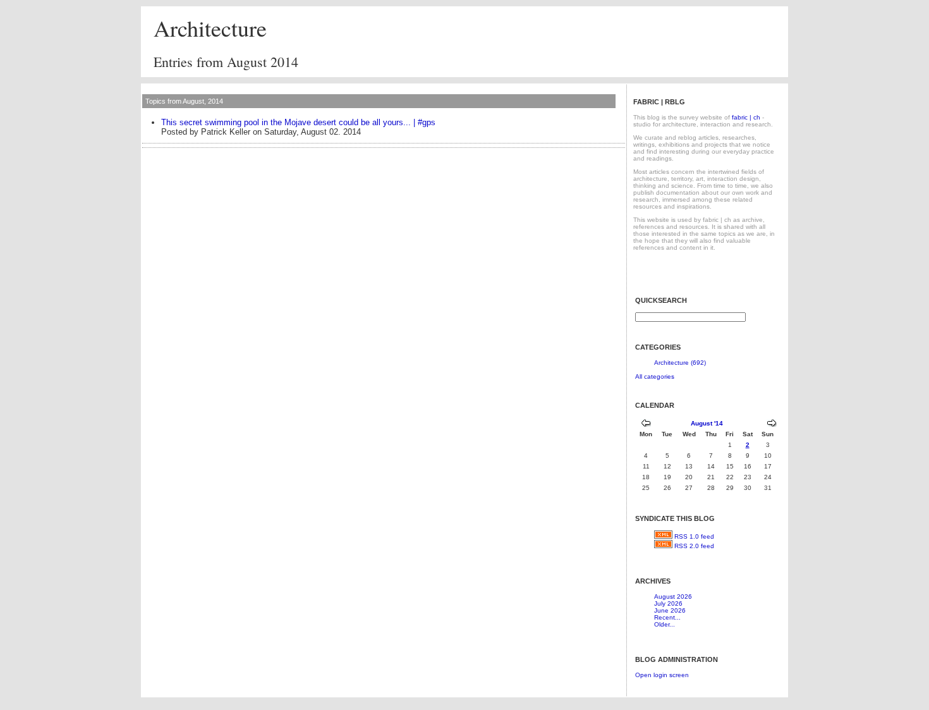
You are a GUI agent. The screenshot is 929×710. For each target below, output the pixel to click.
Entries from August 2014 (226, 61)
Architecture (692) (680, 362)
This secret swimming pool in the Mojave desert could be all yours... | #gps (298, 122)
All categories (654, 376)
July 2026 (668, 603)
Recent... (667, 617)
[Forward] (772, 424)
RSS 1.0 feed (694, 536)
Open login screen (662, 674)
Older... (664, 624)
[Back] (646, 424)
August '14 (707, 423)
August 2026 (673, 596)
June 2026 (670, 610)
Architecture (210, 28)
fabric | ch (746, 117)
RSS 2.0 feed (694, 545)
